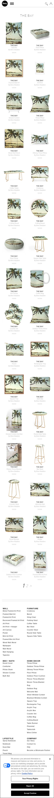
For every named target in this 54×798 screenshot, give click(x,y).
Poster (5, 633)
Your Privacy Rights (30, 779)
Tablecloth (31, 729)
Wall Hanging (8, 652)
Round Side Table (34, 633)
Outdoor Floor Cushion (36, 676)
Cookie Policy (27, 773)
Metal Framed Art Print (12, 611)
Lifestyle (8, 738)
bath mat (40, 399)
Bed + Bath (8, 661)
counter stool (14, 504)
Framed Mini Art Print (11, 639)
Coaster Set (31, 714)
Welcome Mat (32, 692)
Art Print (6, 623)
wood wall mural (14, 153)
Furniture (32, 609)
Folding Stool (32, 620)
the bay (14, 45)
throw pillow (40, 118)
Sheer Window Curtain (36, 695)
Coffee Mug (31, 717)
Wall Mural (7, 649)
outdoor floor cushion (14, 574)
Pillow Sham (8, 669)
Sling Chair (31, 617)
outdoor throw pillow (40, 329)
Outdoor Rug (32, 688)
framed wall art (14, 83)
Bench (29, 614)
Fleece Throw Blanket (35, 679)
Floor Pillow (32, 673)
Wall (5, 609)
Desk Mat (6, 747)
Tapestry (6, 655)
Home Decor (33, 661)
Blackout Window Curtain (37, 698)
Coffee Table (32, 623)
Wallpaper (7, 646)
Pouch (5, 750)
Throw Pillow (32, 663)
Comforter (7, 666)
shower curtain (14, 118)
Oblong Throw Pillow (35, 669)
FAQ (28, 747)
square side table (40, 258)
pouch (14, 364)
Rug (28, 685)
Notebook (6, 744)
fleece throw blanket (14, 469)
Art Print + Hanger (10, 627)
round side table (40, 434)
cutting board (14, 223)
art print (40, 83)
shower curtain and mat (14, 434)
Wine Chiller (32, 733)
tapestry (14, 47)
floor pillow (40, 47)
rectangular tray (40, 364)
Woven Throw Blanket (35, 682)
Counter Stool (32, 630)
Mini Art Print (8, 636)
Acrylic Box (31, 710)
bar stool (40, 469)
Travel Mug (7, 753)
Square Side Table (34, 636)
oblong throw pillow (40, 153)
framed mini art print (40, 574)
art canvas (14, 293)
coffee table (14, 188)
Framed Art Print (9, 617)
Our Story (31, 741)
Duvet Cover (8, 663)
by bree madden (14, 50)
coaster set (14, 329)
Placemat (30, 726)
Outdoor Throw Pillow (35, 666)
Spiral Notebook (9, 741)
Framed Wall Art (9, 614)
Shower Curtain (9, 673)
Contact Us (31, 744)
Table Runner (32, 723)
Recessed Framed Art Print (13, 620)
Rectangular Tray (34, 704)
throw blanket (14, 539)
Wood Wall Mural (9, 642)
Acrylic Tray (31, 707)
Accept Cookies (30, 793)
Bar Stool (30, 627)
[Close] (50, 759)
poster (40, 539)
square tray (14, 399)
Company (32, 738)
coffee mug (40, 293)
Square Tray (32, 701)
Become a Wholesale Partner (38, 750)
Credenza (31, 611)
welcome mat (40, 504)
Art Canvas (7, 630)
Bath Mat (6, 676)
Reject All (30, 786)
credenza (40, 188)
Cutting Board (32, 720)
